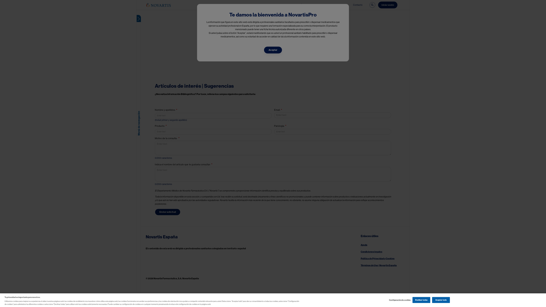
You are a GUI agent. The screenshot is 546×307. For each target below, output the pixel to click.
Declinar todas (421, 300)
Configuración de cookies (400, 300)
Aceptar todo (441, 300)
